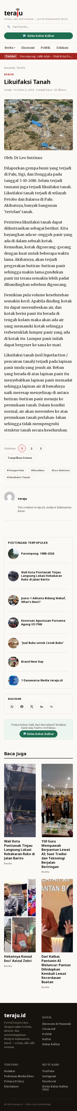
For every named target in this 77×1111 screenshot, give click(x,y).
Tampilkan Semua (20, 457)
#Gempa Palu (15, 470)
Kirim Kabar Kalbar (40, 35)
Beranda (9, 67)
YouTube (48, 1071)
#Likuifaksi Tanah (18, 477)
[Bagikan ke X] (32, 707)
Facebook (49, 1081)
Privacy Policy (14, 1081)
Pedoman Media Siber (19, 1076)
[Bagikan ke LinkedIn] (41, 707)
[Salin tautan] (51, 707)
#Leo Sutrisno (61, 470)
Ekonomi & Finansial (56, 1023)
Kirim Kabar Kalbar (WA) (55, 1088)
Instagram (49, 1076)
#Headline (38, 470)
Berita (9, 47)
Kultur (46, 1039)
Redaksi (9, 1071)
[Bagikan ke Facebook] (22, 707)
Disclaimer (11, 1086)
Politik (45, 47)
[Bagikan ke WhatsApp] (12, 707)
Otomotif (48, 1028)
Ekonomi (27, 47)
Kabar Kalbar (51, 1044)
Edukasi (62, 47)
